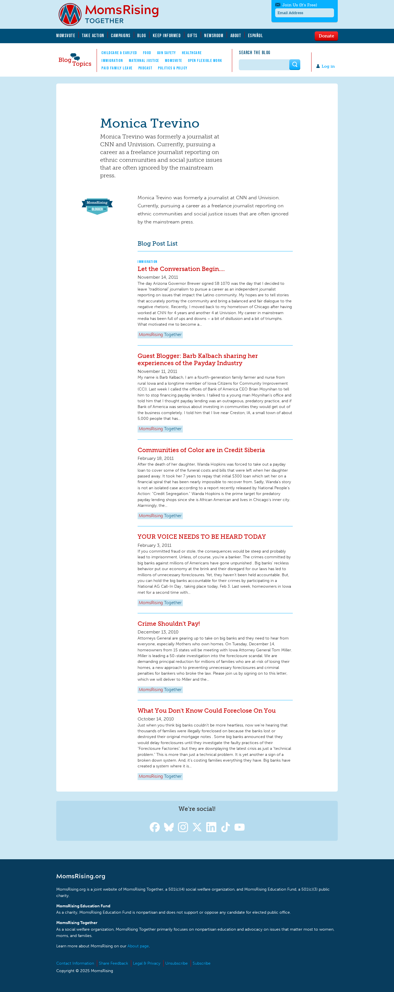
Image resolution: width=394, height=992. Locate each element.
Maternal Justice (144, 60)
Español (255, 35)
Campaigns (121, 35)
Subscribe (202, 963)
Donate (326, 35)
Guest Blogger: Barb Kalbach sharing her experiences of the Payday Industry (198, 359)
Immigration (112, 60)
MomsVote (65, 35)
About (235, 35)
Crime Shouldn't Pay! (169, 623)
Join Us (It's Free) (299, 5)
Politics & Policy (173, 68)
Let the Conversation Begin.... (181, 268)
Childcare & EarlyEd (119, 52)
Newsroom (214, 35)
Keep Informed (167, 35)
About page (138, 946)
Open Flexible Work (205, 60)
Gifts (192, 35)
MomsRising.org (112, 14)
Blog (141, 35)
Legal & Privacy (146, 963)
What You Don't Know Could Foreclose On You (207, 710)
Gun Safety (166, 52)
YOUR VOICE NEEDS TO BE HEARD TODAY (202, 536)
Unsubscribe (176, 963)
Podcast (145, 68)
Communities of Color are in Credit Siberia (201, 450)
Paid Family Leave (117, 68)
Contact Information (75, 963)
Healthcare (192, 52)
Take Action (93, 35)
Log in (328, 66)
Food (147, 52)
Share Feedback (113, 963)
